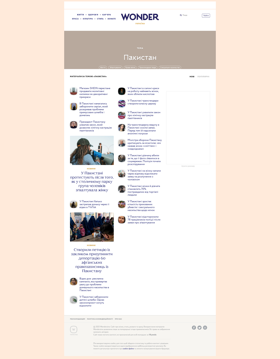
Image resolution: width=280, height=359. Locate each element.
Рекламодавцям (77, 319)
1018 (93, 160)
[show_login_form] (206, 16)
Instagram (205, 328)
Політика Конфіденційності (100, 319)
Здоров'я (93, 15)
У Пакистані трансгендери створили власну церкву (143, 102)
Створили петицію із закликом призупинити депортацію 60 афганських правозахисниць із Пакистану (92, 260)
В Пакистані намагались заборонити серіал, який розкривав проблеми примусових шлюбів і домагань (93, 109)
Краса (75, 19)
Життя (80, 15)
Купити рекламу (188, 166)
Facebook (194, 328)
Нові (192, 76)
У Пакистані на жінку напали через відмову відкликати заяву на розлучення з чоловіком (144, 175)
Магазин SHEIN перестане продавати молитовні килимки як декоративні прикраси (94, 93)
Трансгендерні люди (147, 68)
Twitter (199, 328)
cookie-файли (128, 348)
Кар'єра (106, 15)
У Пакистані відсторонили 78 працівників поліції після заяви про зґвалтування (144, 219)
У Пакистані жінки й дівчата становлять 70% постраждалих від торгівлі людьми (144, 190)
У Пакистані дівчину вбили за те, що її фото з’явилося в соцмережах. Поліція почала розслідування (144, 160)
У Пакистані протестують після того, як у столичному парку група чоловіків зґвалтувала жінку (92, 181)
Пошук (185, 15)
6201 (93, 236)
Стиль (100, 19)
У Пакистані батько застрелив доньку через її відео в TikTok (94, 204)
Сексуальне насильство (170, 68)
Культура (88, 19)
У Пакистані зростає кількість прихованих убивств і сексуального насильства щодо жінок (141, 206)
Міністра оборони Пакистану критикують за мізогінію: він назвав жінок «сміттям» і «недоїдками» (145, 144)
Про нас (118, 319)
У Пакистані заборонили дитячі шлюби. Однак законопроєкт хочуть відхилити (93, 301)
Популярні (203, 76)
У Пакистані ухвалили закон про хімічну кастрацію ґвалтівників (144, 115)
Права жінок (130, 68)
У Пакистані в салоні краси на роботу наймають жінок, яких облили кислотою (143, 91)
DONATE (112, 19)
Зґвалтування (115, 68)
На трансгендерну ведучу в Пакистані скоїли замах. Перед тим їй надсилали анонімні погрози (143, 129)
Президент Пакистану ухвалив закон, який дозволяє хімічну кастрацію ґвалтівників (95, 126)
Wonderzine (73, 329)
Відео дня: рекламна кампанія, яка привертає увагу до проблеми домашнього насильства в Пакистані (94, 284)
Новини (91, 169)
